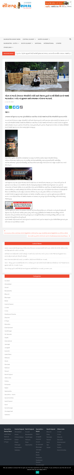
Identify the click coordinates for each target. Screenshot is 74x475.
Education (7, 324)
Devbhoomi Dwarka (10, 314)
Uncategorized (9, 411)
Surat (6, 404)
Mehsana (7, 357)
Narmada (7, 364)
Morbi (6, 361)
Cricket (7, 307)
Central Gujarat (28, 39)
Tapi (48, 445)
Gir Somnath (8, 334)
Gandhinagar (8, 331)
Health (6, 337)
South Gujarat (26, 43)
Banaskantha (8, 290)
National (38, 43)
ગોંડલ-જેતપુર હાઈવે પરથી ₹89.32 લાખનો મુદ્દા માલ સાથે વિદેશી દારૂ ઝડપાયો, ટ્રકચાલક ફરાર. (28, 268)
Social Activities (9, 398)
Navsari (7, 371)
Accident (7, 280)
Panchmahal (18, 447)
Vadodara (7, 414)
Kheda (16, 442)
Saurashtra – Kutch (10, 43)
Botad (6, 301)
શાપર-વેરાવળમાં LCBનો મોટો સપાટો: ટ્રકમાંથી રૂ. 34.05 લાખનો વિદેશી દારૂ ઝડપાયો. (26, 259)
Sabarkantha (8, 391)
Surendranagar (9, 408)
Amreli (6, 287)
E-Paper (58, 43)
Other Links (8, 47)
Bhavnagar (8, 297)
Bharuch (7, 294)
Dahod (16, 439)
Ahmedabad (8, 284)
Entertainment (9, 327)
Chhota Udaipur (19, 437)
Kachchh (7, 351)
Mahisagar (17, 445)
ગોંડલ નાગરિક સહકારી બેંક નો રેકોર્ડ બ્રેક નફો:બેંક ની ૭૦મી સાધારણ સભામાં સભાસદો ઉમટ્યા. (48, 236)
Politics (7, 381)
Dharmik (7, 317)
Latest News (8, 354)
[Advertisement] (37, 23)
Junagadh (7, 347)
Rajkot (6, 388)
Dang (48, 434)
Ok (37, 472)
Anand (16, 434)
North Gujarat (43, 39)
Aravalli (27, 431)
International (49, 43)
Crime (6, 311)
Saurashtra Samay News (12, 39)
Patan (27, 442)
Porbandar (8, 384)
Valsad (48, 447)
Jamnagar (7, 344)
